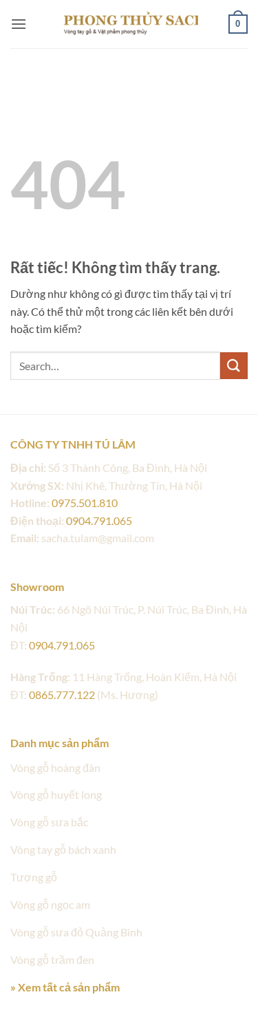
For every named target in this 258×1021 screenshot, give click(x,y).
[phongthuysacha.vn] (129, 23)
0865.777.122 (62, 694)
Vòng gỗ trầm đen (52, 959)
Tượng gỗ (33, 876)
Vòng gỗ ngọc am (50, 904)
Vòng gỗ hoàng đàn (55, 767)
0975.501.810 (85, 502)
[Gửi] (234, 365)
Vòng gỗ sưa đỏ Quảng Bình (76, 931)
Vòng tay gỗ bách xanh (63, 849)
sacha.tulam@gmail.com (97, 537)
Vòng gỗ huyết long (56, 794)
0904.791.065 (99, 520)
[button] (18, 24)
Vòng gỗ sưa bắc (49, 821)
